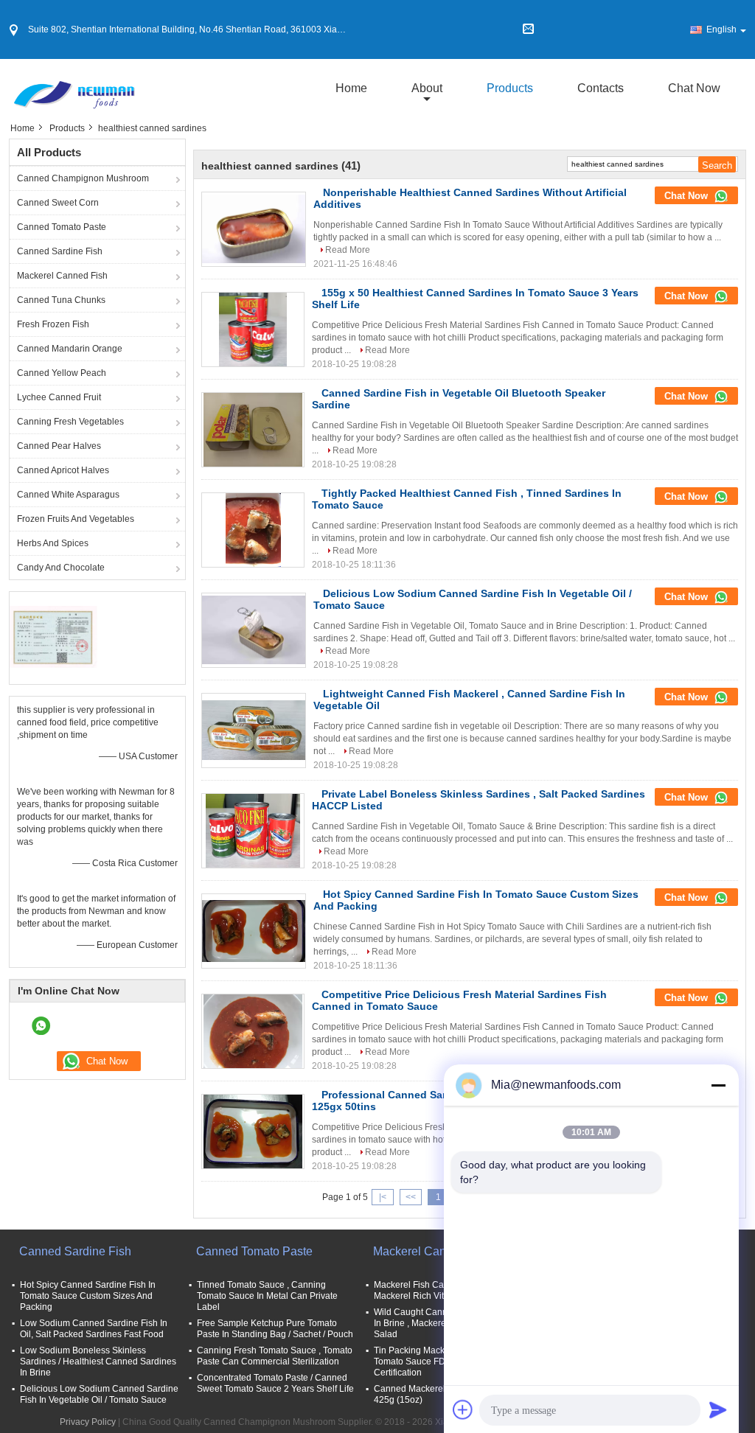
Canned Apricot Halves (63, 470)
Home (351, 88)
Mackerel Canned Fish (62, 276)
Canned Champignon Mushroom (83, 178)
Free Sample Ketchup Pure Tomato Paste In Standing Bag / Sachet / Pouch (275, 1328)
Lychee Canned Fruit (59, 397)
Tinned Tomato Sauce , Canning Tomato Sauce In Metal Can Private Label (267, 1296)
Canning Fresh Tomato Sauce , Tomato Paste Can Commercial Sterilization (274, 1356)
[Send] (718, 1409)
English (721, 29)
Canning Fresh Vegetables (70, 421)
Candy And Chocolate (61, 567)
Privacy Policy (88, 1422)
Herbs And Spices (52, 543)
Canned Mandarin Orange (69, 349)
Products (510, 88)
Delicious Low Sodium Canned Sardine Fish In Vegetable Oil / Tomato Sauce (99, 1394)
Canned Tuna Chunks (61, 300)
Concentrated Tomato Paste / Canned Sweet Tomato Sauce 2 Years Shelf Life (275, 1383)
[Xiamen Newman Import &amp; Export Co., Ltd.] (73, 88)
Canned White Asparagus (68, 494)
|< (382, 1197)
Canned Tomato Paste (61, 227)
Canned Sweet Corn (58, 203)
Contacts (600, 88)
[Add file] (463, 1409)
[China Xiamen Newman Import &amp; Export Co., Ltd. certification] (53, 636)
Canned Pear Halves (59, 446)
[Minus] (718, 1085)
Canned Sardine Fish (59, 251)
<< (411, 1197)
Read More (347, 250)
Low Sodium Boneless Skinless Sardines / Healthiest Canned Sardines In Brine (98, 1361)
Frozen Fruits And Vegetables (75, 519)
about (426, 88)
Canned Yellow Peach (61, 373)
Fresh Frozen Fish (53, 324)
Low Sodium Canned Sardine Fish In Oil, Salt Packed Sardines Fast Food (93, 1328)
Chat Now (694, 88)
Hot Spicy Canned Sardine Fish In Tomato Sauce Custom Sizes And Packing (88, 1296)
